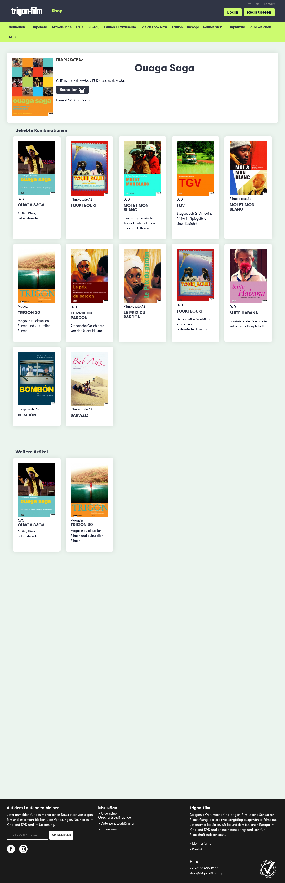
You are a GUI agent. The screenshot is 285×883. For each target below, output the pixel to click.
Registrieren (259, 12)
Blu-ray (93, 27)
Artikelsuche (62, 27)
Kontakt (269, 4)
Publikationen (260, 27)
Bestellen (69, 89)
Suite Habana (244, 312)
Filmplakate (236, 27)
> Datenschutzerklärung (116, 823)
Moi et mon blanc (136, 207)
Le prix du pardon (81, 315)
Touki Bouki (83, 205)
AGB (12, 37)
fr (249, 4)
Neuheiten (17, 27)
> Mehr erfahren (201, 843)
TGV (181, 205)
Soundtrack (212, 27)
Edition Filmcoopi (185, 27)
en (257, 4)
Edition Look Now (153, 27)
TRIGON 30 (29, 312)
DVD (79, 27)
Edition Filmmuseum (120, 27)
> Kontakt (197, 849)
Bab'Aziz (79, 415)
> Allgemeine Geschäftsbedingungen (115, 815)
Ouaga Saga (31, 205)
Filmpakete (38, 27)
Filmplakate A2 (69, 60)
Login (232, 12)
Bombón (27, 415)
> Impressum (107, 829)
